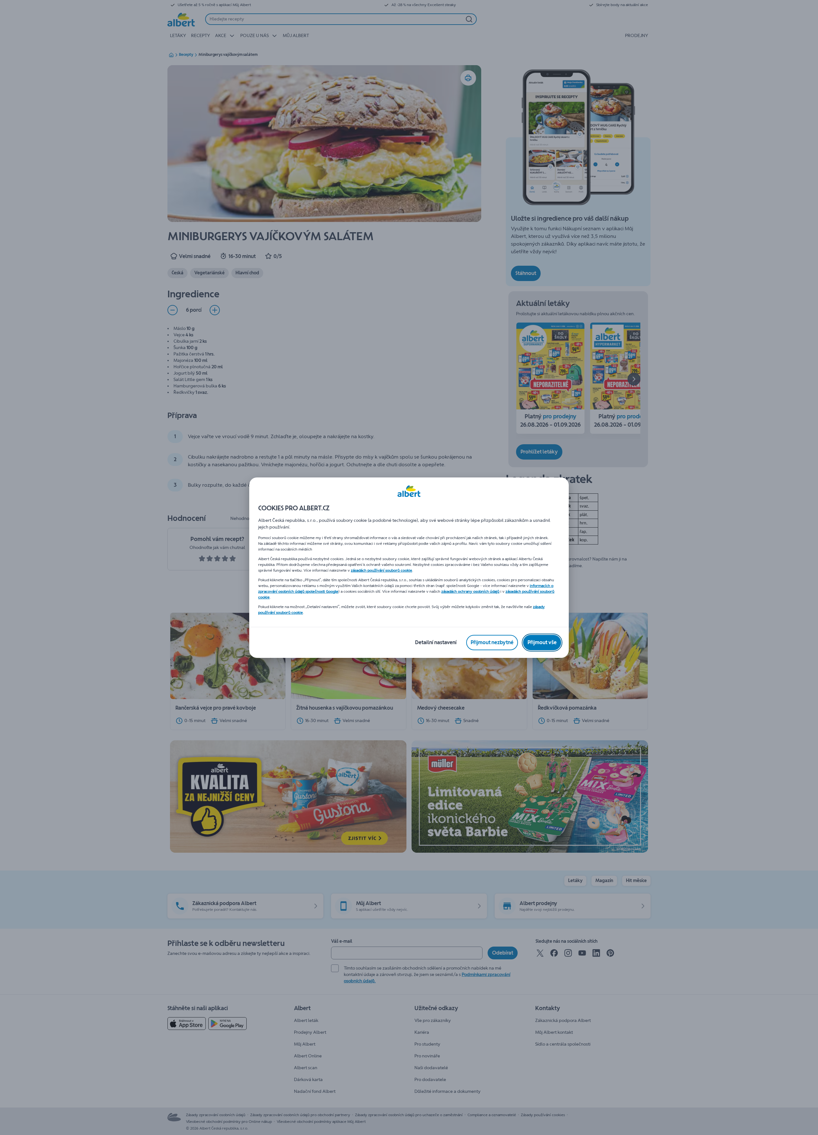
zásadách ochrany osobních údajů (470, 591)
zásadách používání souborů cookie (381, 570)
